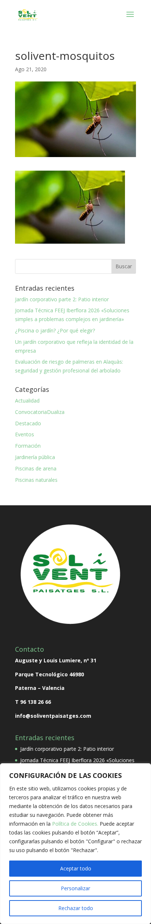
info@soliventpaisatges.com (53, 715)
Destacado (28, 423)
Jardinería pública (35, 457)
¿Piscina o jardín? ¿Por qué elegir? (55, 330)
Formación (28, 445)
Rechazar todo (75, 908)
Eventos (24, 434)
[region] (75, 843)
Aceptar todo (75, 868)
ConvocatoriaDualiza (40, 411)
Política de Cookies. (76, 823)
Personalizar (75, 888)
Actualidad (27, 400)
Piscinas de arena (35, 468)
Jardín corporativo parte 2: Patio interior (62, 299)
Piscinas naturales (36, 479)
